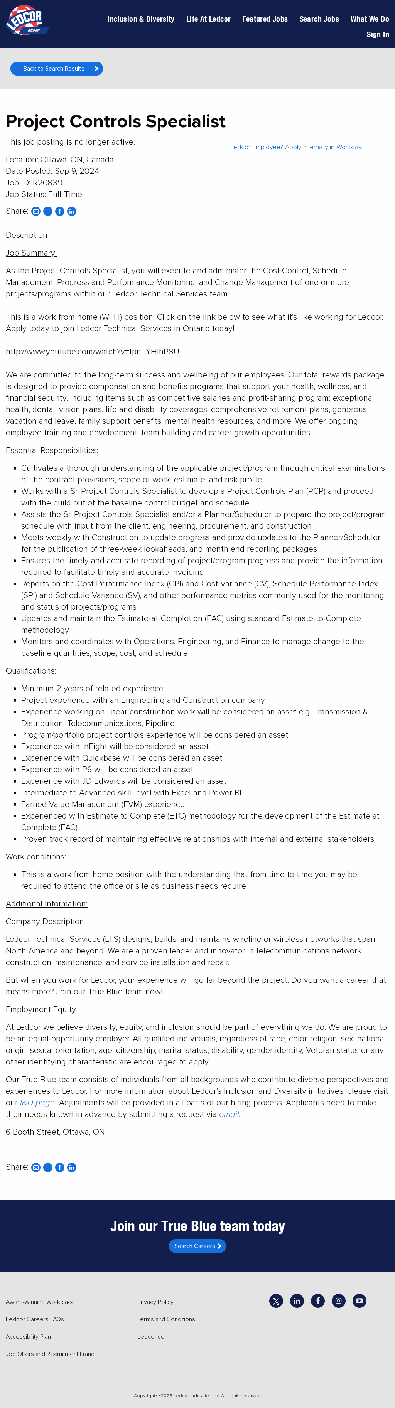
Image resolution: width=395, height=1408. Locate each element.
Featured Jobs (265, 19)
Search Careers (194, 1246)
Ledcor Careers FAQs (35, 1319)
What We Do (370, 19)
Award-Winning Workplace (40, 1302)
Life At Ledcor (208, 19)
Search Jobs (319, 19)
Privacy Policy (155, 1302)
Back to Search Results (54, 68)
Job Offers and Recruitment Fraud (50, 1354)
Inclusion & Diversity (141, 19)
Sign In (378, 34)
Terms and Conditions (166, 1319)
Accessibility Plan (28, 1337)
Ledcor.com (153, 1337)
